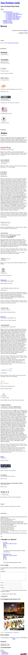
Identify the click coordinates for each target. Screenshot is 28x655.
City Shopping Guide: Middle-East (13, 16)
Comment (3, 571)
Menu (2, 9)
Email (2, 585)
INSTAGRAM (5, 653)
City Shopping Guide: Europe (12, 13)
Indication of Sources (7, 21)
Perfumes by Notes (7, 20)
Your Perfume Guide (10, 2)
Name (2, 582)
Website (2, 587)
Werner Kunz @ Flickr (8, 632)
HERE (13, 638)
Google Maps (25, 30)
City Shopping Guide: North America (14, 14)
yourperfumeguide (6, 647)
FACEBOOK (5, 652)
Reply (4, 544)
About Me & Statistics (8, 22)
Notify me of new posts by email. (9, 594)
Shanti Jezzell (6, 554)
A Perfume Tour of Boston (13, 42)
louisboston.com (16, 632)
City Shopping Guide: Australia (13, 18)
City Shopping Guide (7, 11)
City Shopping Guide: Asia (12, 15)
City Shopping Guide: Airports (12, 19)
